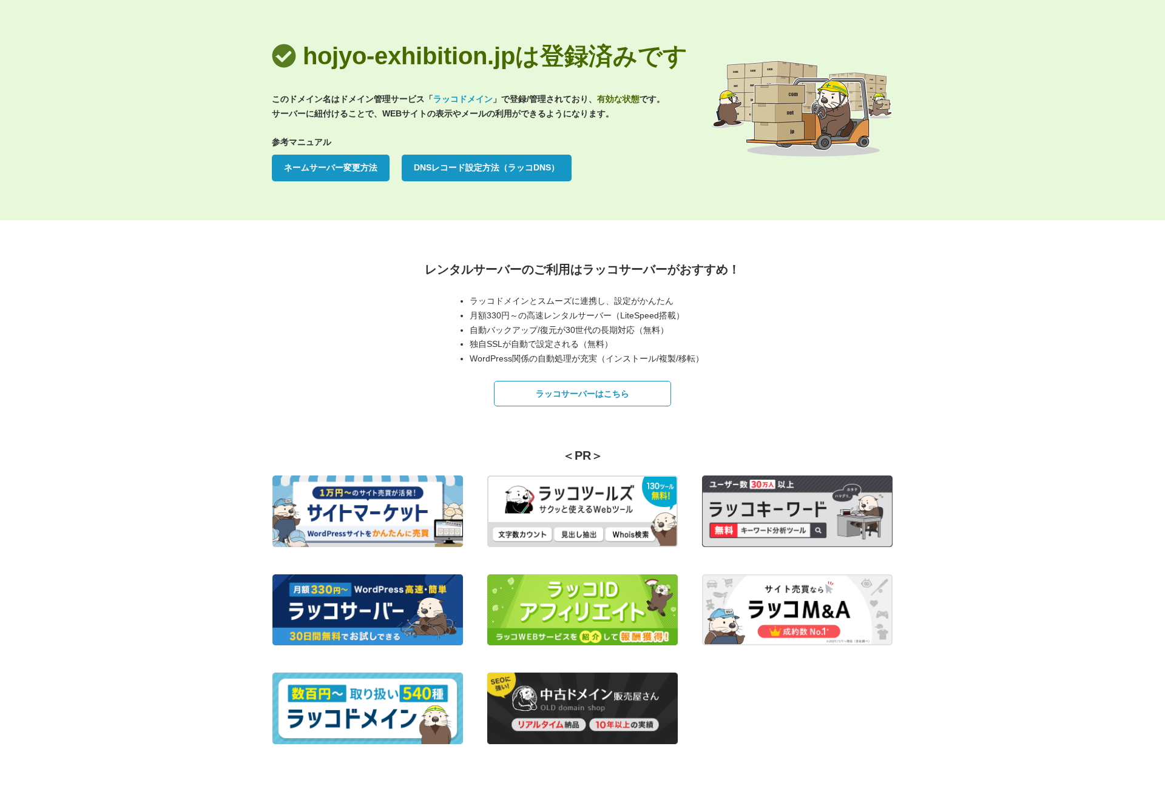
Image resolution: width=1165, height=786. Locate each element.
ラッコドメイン (463, 99)
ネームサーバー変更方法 (330, 167)
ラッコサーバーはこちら (582, 393)
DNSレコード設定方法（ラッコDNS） (486, 167)
